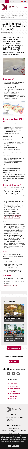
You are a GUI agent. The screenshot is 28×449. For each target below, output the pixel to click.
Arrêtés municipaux (14, 389)
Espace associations (14, 394)
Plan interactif (13, 384)
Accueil (2, 15)
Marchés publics (13, 386)
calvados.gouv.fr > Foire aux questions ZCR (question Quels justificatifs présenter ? (13, 216)
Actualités (8, 15)
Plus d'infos (15, 445)
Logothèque (12, 398)
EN (21, 1)
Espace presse (13, 396)
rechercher (7, 1)
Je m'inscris (14, 361)
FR (25, 1)
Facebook (10, 1)
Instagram (16, 1)
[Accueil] (10, 7)
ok (9, 445)
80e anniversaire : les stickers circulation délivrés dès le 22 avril (12, 16)
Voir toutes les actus (14, 348)
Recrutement (12, 391)
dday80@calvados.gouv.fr (11, 285)
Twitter (13, 1)
